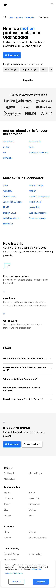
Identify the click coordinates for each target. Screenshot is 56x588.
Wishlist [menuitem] (32, 510)
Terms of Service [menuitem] (11, 554)
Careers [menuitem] (7, 538)
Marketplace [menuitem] (9, 479)
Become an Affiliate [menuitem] (37, 538)
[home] (5, 5)
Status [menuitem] (32, 516)
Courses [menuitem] (7, 504)
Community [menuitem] (34, 498)
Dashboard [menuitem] (9, 473)
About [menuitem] (6, 532)
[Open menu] (52, 4)
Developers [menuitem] (34, 504)
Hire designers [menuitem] (35, 473)
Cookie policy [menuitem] (35, 554)
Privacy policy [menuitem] (10, 560)
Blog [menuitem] (6, 510)
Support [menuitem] (7, 493)
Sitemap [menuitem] (32, 532)
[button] (28, 358)
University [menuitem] (8, 498)
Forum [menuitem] (32, 493)
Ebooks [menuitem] (7, 516)
